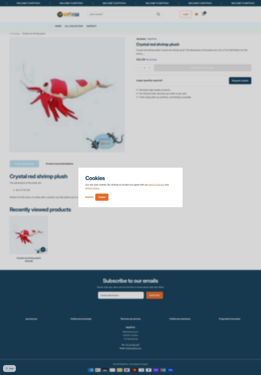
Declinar (89, 197)
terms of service (156, 184)
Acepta (101, 197)
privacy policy (92, 188)
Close (179, 171)
